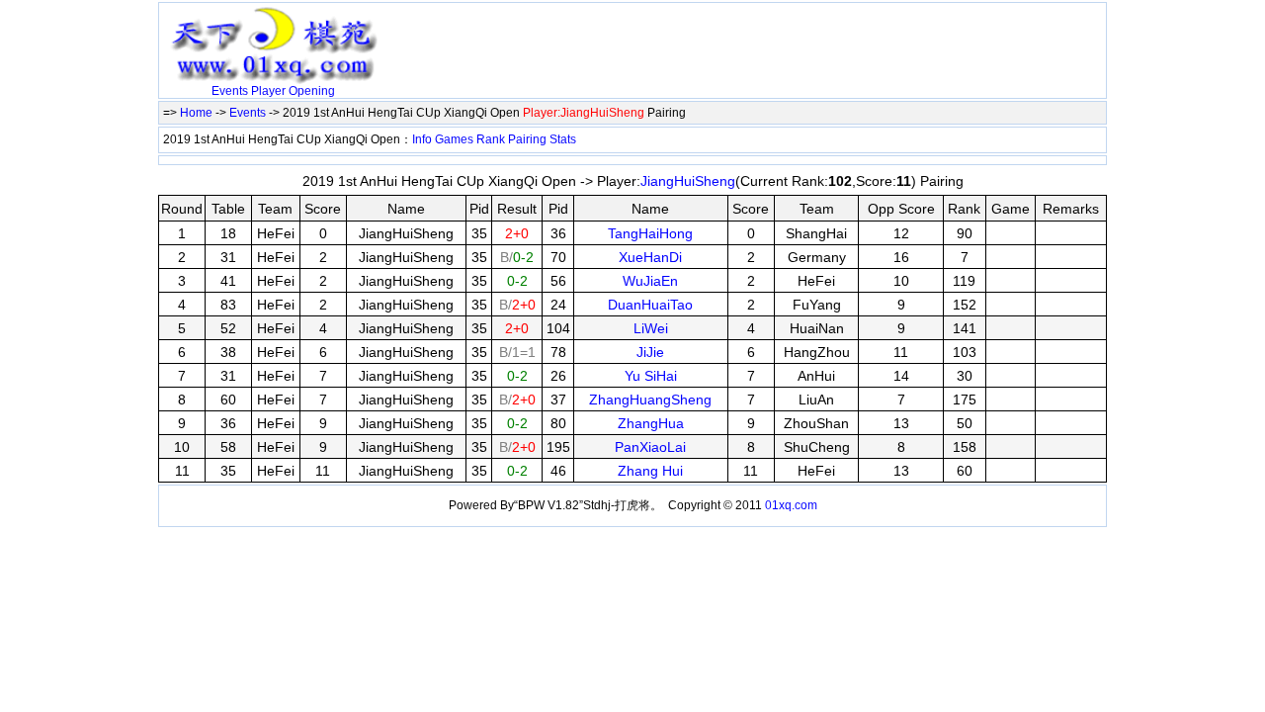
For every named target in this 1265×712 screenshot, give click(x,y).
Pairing (527, 139)
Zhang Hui (650, 471)
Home (196, 113)
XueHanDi (650, 257)
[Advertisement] (617, 36)
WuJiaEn (650, 281)
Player (268, 91)
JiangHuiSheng (687, 181)
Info (422, 139)
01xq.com (791, 505)
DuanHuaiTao (650, 304)
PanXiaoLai (650, 447)
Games (454, 139)
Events (229, 91)
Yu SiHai (651, 376)
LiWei (650, 328)
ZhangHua (651, 423)
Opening (312, 91)
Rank (490, 139)
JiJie (650, 352)
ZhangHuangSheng (650, 399)
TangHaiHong (650, 233)
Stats (562, 139)
